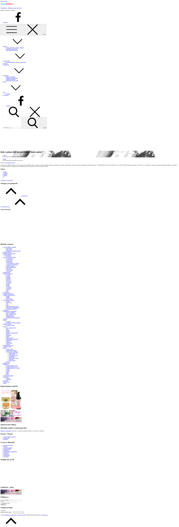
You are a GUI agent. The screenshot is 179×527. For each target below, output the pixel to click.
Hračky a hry (9, 302)
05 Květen (8, 280)
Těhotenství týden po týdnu (12, 80)
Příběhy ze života (7, 324)
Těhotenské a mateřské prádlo (12, 307)
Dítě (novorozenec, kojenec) (9, 257)
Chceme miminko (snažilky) (9, 436)
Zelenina (8, 344)
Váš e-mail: (3, 510)
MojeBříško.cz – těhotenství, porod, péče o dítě (11, 8)
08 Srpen (8, 283)
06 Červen (8, 281)
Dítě (4, 92)
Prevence (5, 446)
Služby (4, 348)
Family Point (9, 248)
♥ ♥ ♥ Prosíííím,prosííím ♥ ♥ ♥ (10, 451)
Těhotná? (5, 63)
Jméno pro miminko (10, 76)
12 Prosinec (8, 288)
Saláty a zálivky (9, 337)
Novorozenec (6, 438)
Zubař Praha (6, 452)
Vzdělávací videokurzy (8, 375)
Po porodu (8, 321)
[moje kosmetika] (11, 416)
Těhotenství (6, 75)
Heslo (2, 501)
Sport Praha (6, 456)
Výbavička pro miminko (11, 308)
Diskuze (5, 46)
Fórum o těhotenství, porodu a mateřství (15, 47)
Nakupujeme (6, 64)
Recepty (5, 326)
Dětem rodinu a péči (13, 353)
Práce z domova (9, 315)
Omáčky (8, 331)
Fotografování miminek (11, 350)
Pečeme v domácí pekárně (12, 332)
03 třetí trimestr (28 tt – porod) (12, 368)
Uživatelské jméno (5, 500)
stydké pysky (6, 454)
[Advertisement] (89, 139)
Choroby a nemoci (10, 266)
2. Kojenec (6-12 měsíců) (11, 264)
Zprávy (5, 383)
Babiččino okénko (7, 252)
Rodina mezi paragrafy (8, 345)
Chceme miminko (7, 254)
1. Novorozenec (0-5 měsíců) (12, 263)
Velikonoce (8, 379)
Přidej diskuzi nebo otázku (12, 50)
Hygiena (8, 370)
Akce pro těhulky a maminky (9, 247)
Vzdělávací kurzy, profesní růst (13, 317)
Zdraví (7, 374)
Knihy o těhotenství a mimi (12, 306)
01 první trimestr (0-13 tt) (11, 365)
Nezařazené (6, 310)
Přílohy (7, 336)
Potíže (7, 371)
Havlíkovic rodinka (10, 325)
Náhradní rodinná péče (11, 267)
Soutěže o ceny (6, 363)
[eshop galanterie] (11, 421)
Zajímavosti (6, 377)
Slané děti (11, 359)
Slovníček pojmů (7, 346)
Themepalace (45, 515)
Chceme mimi (6, 61)
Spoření (8, 361)
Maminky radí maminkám (12, 78)
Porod (4, 81)
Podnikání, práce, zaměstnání (9, 311)
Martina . (4, 180)
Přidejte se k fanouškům (6, 431)
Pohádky (8, 94)
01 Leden (8, 274)
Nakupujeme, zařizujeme (8, 300)
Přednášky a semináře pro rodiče (13, 251)
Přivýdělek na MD (10, 316)
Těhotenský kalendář (10, 79)
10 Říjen (8, 286)
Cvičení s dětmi (9, 349)
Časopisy (8, 301)
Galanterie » (6, 95)
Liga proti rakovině (13, 355)
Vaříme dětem (9, 343)
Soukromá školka (7, 449)
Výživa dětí (8, 271)
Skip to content (4, 1)
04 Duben (8, 278)
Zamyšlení (5, 380)
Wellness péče (9, 298)
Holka (7, 290)
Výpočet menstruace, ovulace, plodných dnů (16, 62)
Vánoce (8, 378)
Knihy (7, 305)
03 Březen (8, 277)
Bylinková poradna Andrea (9, 253)
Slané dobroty (9, 340)
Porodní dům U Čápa (13, 358)
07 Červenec (9, 282)
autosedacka (6, 450)
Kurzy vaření (9, 249)
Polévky (8, 334)
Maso (7, 329)
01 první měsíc (9, 180)
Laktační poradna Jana (8, 293)
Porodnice (5, 439)
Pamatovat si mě (5, 503)
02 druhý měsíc (9, 259)
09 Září (7, 285)
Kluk (7, 291)
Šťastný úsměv (12, 360)
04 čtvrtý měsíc (9, 262)
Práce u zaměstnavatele (11, 314)
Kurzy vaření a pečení (11, 327)
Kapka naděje (12, 354)
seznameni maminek (7, 447)
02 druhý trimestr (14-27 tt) (12, 366)
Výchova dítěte (9, 269)
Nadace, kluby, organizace (12, 351)
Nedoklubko (11, 356)
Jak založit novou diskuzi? (12, 49)
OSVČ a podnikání (10, 312)
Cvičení (8, 369)
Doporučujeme (6, 272)
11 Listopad (8, 287)
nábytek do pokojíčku (8, 445)
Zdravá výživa (6, 382)
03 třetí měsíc (9, 261)
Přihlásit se (3, 504)
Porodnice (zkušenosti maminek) (13, 322)
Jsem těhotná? (6, 292)
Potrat (7, 373)
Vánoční (8, 341)
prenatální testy (6, 455)
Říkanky (8, 297)
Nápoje (7, 330)
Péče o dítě (8, 268)
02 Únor (8, 276)
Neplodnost (8, 256)
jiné (7, 303)
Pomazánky (8, 335)
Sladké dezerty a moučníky (12, 339)
